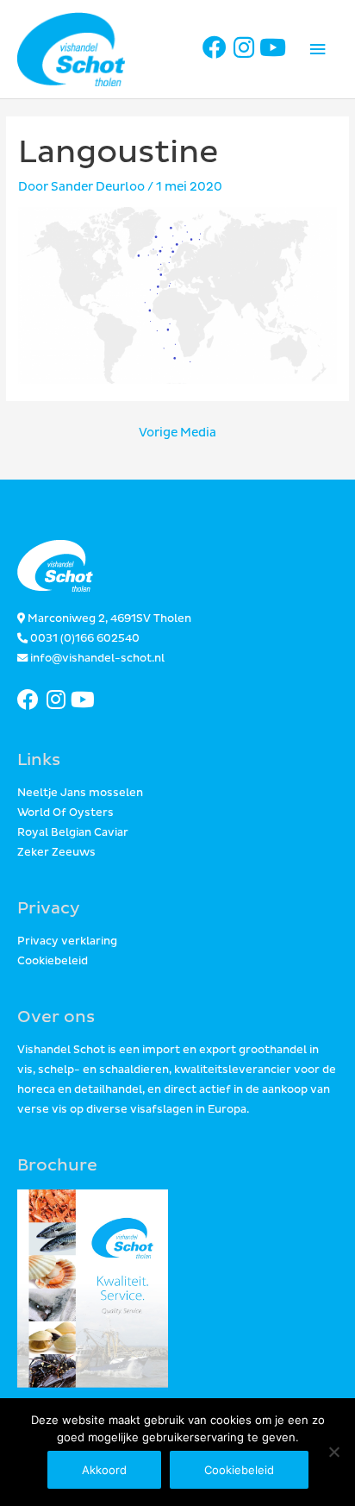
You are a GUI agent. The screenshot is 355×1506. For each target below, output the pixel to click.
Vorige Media (177, 432)
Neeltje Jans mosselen (80, 793)
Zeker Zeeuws (56, 852)
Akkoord (104, 1470)
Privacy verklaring (67, 941)
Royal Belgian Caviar (72, 832)
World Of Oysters (65, 812)
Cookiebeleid (52, 961)
